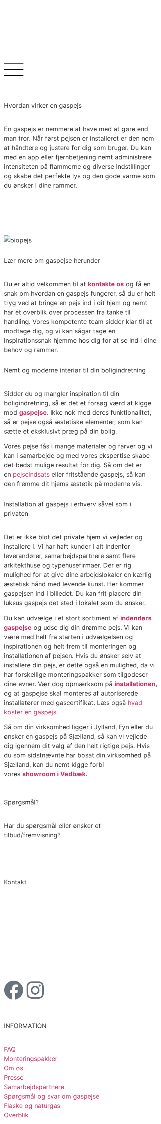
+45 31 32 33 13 (40, 949)
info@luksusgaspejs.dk (59, 958)
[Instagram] (35, 990)
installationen (135, 684)
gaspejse (33, 412)
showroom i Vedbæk (54, 774)
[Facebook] (13, 990)
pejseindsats (31, 474)
